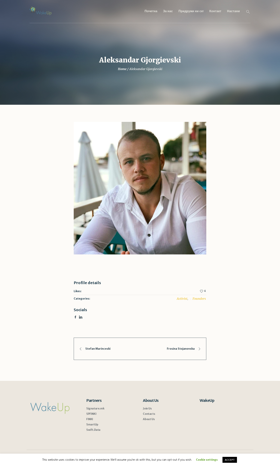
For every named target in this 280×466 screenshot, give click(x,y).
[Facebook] (75, 317)
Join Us (147, 408)
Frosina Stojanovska (181, 348)
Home (122, 69)
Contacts (149, 414)
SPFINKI (91, 414)
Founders (199, 299)
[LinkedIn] (80, 317)
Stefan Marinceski (97, 348)
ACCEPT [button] (230, 459)
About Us (149, 419)
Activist (182, 299)
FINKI (89, 419)
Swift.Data (93, 430)
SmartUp (92, 424)
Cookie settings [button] (207, 459)
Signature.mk (95, 408)
